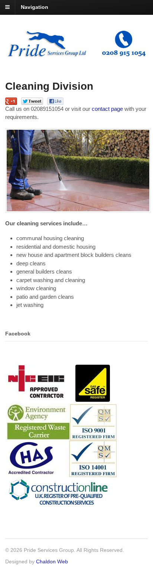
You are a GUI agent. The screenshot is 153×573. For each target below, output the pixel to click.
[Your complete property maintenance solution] (76, 54)
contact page (107, 109)
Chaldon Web (52, 561)
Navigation (34, 7)
